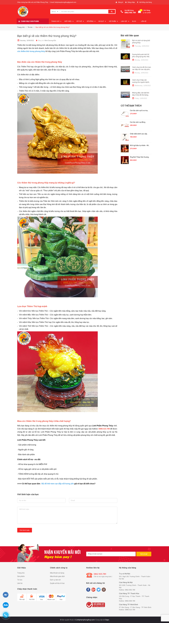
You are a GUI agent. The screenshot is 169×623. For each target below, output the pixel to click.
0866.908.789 (130, 601)
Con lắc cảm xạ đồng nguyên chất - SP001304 (139, 122)
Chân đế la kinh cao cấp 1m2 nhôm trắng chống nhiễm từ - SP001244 (138, 134)
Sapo (107, 620)
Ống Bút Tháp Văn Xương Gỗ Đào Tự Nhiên (139, 157)
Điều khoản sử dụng (57, 573)
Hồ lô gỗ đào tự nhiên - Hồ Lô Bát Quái (139, 145)
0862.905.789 (130, 13)
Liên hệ (19, 583)
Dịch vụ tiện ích (55, 580)
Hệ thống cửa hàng (145, 2)
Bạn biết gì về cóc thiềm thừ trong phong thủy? (46, 36)
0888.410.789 (130, 610)
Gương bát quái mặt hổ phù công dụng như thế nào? (140, 56)
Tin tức (19, 580)
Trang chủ (20, 573)
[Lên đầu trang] (163, 609)
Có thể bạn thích (131, 105)
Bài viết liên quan (130, 35)
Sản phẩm (21, 576)
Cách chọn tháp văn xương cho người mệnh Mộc (140, 82)
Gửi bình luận (25, 530)
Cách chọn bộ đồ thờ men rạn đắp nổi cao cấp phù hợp (141, 69)
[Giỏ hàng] (139, 11)
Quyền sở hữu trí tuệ (57, 583)
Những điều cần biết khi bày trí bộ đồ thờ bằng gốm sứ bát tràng (140, 95)
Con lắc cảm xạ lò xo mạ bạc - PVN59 (139, 111)
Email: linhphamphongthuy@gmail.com (63, 2)
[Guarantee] (95, 605)
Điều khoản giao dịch (57, 576)
